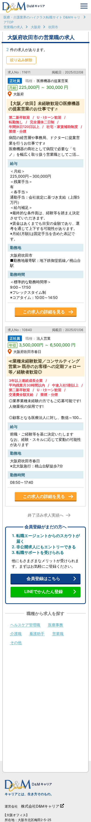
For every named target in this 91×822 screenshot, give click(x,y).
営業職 (57, 634)
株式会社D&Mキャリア (40, 806)
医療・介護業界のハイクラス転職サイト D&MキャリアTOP (42, 19)
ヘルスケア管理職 (25, 625)
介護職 (15, 634)
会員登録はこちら (43, 578)
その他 (15, 643)
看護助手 (36, 634)
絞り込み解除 (21, 60)
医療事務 (55, 625)
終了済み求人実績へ (45, 515)
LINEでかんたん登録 (43, 591)
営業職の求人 (13, 27)
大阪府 (36, 27)
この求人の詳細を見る (44, 311)
